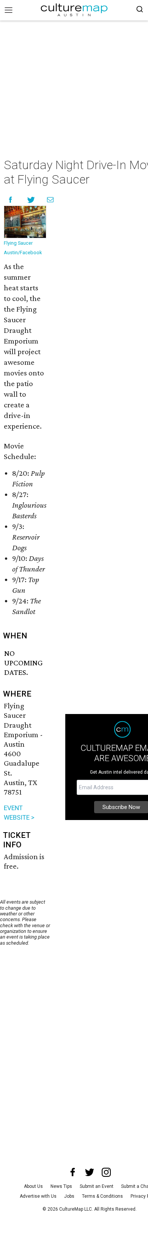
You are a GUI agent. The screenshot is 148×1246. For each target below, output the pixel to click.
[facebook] (72, 1172)
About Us (33, 1186)
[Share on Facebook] (10, 199)
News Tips (61, 1186)
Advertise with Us (38, 1196)
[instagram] (106, 1172)
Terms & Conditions (102, 1196)
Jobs (69, 1196)
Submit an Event (96, 1186)
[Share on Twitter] (31, 199)
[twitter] (89, 1172)
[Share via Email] (50, 199)
